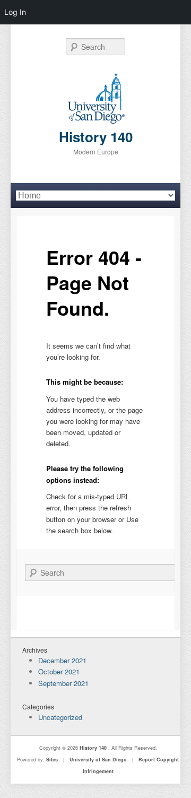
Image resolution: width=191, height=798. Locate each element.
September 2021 (63, 683)
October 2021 (59, 671)
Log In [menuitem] (15, 11)
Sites (52, 759)
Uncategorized (60, 717)
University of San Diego (98, 759)
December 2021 (62, 660)
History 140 (96, 136)
